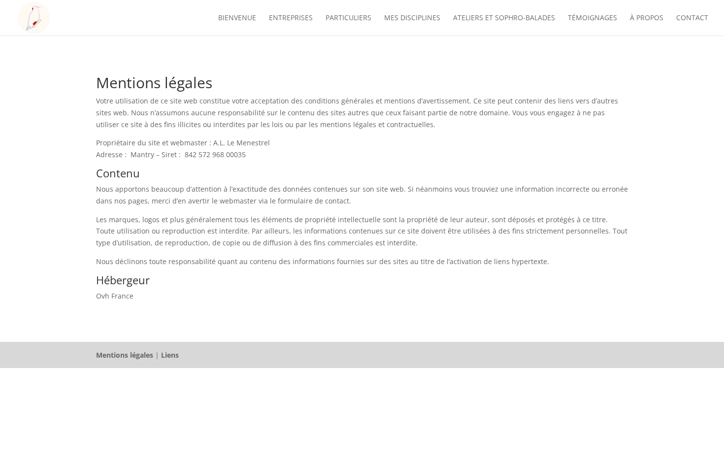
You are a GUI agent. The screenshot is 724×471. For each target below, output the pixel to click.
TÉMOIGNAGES (592, 18)
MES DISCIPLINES (412, 18)
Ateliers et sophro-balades (504, 18)
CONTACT (692, 18)
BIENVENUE (237, 18)
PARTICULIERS (348, 18)
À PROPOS (646, 18)
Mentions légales (124, 355)
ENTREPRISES (291, 18)
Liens (170, 355)
